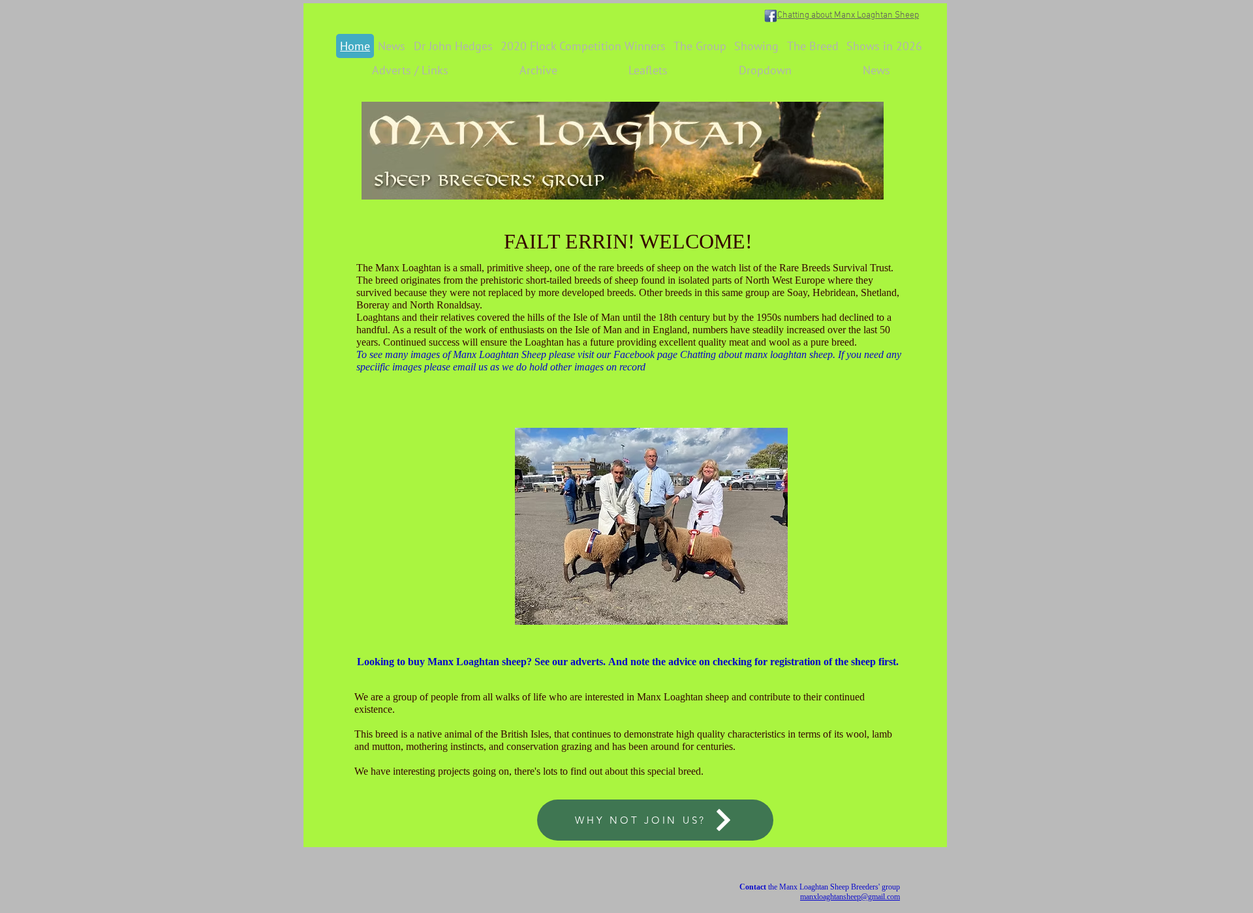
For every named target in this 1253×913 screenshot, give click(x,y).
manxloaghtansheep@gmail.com (850, 896)
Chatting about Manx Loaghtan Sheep (848, 15)
